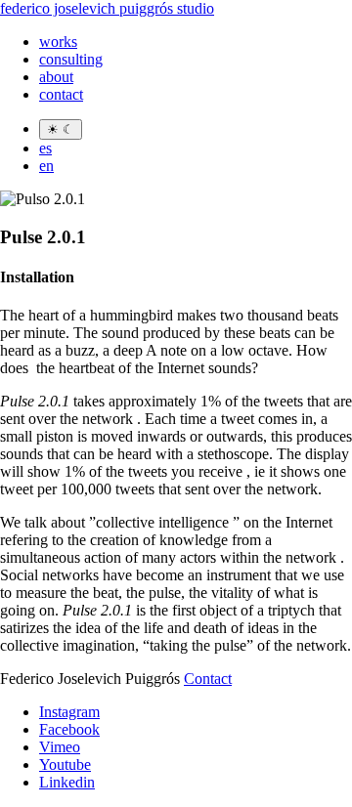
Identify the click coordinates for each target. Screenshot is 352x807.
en (46, 165)
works (58, 41)
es (45, 148)
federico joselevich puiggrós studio (107, 8)
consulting (71, 59)
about (56, 76)
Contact (208, 678)
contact (61, 94)
